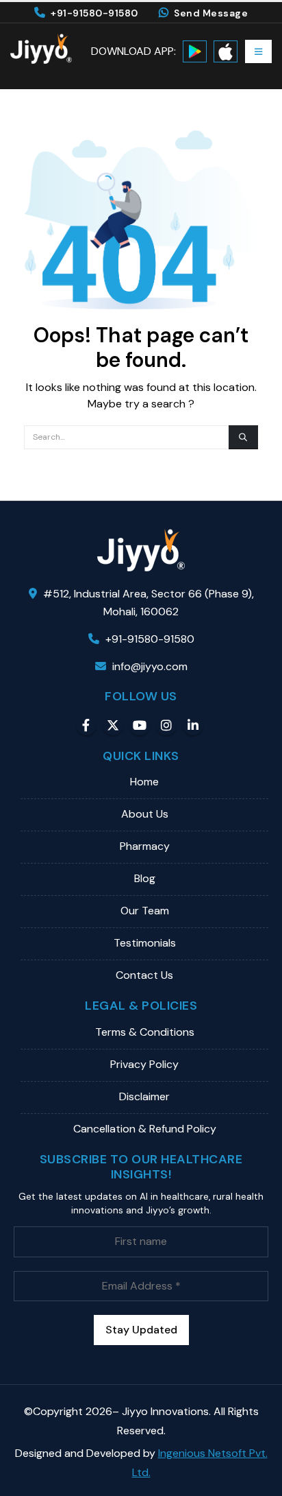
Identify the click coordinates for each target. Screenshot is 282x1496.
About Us (144, 814)
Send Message (211, 13)
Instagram (166, 725)
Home (144, 781)
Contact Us (144, 975)
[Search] (243, 437)
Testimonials (145, 943)
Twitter (113, 725)
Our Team (144, 910)
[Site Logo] (41, 49)
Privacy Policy (144, 1064)
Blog (144, 878)
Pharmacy (145, 846)
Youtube (139, 725)
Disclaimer (144, 1096)
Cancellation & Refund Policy (144, 1128)
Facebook (86, 725)
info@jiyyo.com (150, 666)
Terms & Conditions (144, 1032)
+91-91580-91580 (94, 13)
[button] (258, 51)
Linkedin (193, 725)
